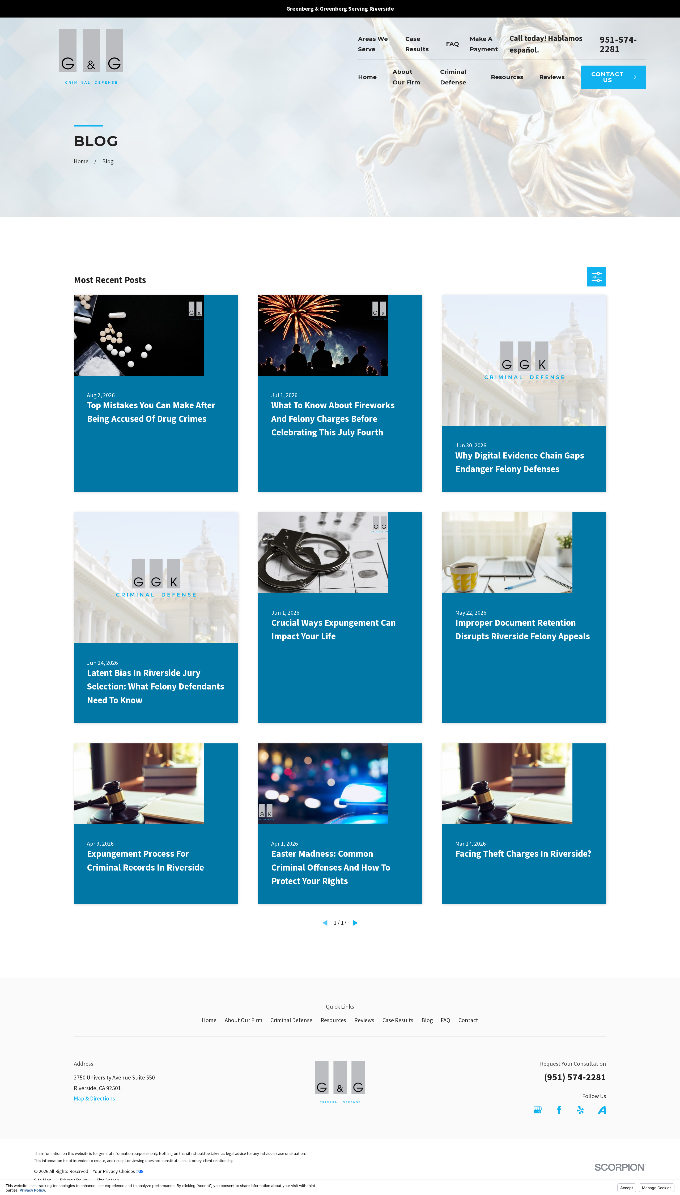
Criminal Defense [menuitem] (453, 77)
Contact (468, 1020)
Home (209, 1020)
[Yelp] (580, 1110)
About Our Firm (243, 1020)
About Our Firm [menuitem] (406, 77)
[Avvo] (602, 1110)
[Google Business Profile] (538, 1110)
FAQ (452, 44)
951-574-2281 (618, 44)
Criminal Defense (291, 1020)
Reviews (364, 1020)
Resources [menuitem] (507, 77)
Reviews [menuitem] (552, 77)
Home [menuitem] (367, 77)
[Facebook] (559, 1110)
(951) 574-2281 (575, 1077)
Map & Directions (94, 1098)
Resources (333, 1020)
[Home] (91, 61)
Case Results (397, 1020)
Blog (427, 1020)
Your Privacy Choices (114, 1171)
